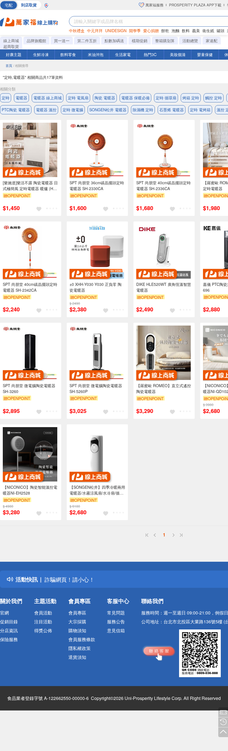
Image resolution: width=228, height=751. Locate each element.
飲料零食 (68, 54)
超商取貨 (11, 46)
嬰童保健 (205, 54)
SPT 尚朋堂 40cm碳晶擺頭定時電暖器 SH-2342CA (30, 287)
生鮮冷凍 (41, 54)
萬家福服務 (153, 4)
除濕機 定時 (143, 109)
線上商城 (11, 40)
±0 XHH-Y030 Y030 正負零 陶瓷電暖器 (96, 287)
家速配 (211, 40)
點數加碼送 (114, 40)
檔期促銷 (139, 40)
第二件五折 (87, 40)
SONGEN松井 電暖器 (108, 109)
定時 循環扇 (166, 97)
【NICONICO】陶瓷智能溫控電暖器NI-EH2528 (30, 490)
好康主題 (13, 54)
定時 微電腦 (73, 109)
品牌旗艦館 (36, 40)
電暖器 (21, 97)
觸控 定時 (213, 97)
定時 (5, 97)
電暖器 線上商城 (47, 97)
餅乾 (165, 30)
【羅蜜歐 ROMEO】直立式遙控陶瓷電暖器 (163, 388)
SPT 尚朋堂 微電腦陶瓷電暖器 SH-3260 (29, 388)
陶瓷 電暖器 (105, 97)
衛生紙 (208, 30)
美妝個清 (177, 54)
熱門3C (150, 54)
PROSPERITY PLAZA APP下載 (195, 4)
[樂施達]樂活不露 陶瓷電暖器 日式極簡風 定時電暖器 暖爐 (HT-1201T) (30, 185)
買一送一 (62, 40)
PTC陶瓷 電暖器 (16, 109)
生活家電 (123, 54)
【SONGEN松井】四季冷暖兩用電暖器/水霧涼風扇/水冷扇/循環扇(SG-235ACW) (97, 490)
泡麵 (175, 30)
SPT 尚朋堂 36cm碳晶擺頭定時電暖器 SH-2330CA (97, 185)
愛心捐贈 (151, 30)
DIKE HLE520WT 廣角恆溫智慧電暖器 (163, 287)
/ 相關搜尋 (20, 65)
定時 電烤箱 (200, 109)
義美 (196, 30)
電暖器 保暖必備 (135, 97)
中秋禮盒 (77, 30)
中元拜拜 (95, 30)
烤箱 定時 (190, 97)
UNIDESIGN (116, 30)
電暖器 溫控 (46, 109)
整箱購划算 (165, 40)
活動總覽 (190, 40)
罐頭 (220, 30)
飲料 (186, 30)
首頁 (9, 65)
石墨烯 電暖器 (171, 109)
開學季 (135, 30)
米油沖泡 (95, 54)
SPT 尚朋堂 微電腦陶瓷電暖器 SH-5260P (96, 388)
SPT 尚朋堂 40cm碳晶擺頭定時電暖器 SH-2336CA (163, 185)
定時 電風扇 (78, 97)
